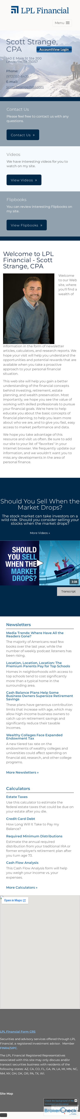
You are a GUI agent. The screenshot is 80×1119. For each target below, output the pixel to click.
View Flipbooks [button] (24, 225)
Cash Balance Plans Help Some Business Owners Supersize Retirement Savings (39, 696)
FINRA (4, 1048)
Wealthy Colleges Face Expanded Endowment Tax (34, 736)
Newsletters (18, 624)
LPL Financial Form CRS (17, 1031)
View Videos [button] (22, 180)
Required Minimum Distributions (34, 836)
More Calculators (22, 887)
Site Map (6, 1093)
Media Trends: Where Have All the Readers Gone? (35, 634)
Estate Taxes (16, 797)
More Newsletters (22, 772)
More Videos (40, 532)
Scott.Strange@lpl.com (25, 87)
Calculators (18, 788)
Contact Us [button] (21, 135)
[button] (62, 22)
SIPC (13, 1048)
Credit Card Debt (20, 819)
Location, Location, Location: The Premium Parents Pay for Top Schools (38, 664)
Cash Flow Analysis (22, 863)
